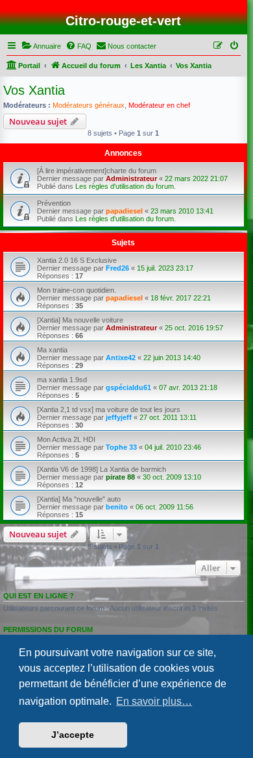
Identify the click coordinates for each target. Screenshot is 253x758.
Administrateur (131, 178)
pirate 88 (120, 477)
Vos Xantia (34, 90)
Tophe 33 (121, 447)
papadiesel (124, 211)
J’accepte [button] (72, 734)
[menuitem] (41, 46)
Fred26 (117, 268)
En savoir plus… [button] (154, 701)
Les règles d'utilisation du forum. (125, 186)
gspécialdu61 (128, 387)
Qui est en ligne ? (38, 596)
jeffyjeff (119, 417)
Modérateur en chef (159, 105)
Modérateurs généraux (89, 105)
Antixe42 (121, 357)
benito (117, 507)
